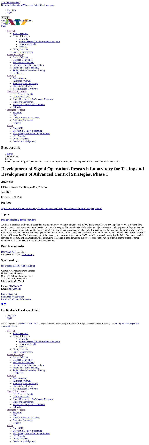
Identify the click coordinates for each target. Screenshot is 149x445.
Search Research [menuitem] (20, 33)
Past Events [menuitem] (18, 73)
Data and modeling (10, 219)
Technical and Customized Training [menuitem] (29, 70)
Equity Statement (9, 294)
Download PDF (8, 252)
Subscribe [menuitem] (17, 107)
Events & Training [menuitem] (15, 54)
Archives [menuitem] (23, 46)
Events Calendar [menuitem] (20, 57)
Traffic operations (28, 219)
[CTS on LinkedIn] (2, 304)
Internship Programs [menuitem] (22, 81)
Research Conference (22, 360)
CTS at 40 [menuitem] (23, 39)
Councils (17, 423)
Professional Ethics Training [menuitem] (26, 67)
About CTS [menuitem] (18, 128)
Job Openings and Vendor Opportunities (31, 433)
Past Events (18, 373)
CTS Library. (28, 254)
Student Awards (20, 378)
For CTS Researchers (23, 352)
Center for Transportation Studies (16, 20)
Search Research (20, 333)
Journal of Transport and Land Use (29, 404)
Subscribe (5, 23)
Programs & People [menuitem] (16, 110)
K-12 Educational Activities (25, 388)
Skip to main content (10, 2)
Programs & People (16, 409)
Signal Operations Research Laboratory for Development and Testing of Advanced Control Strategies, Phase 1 (51, 208)
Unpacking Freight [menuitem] (27, 44)
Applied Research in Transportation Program (39, 341)
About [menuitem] (10, 125)
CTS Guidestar (28, 265)
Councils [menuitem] (17, 123)
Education (11, 375)
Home (10, 153)
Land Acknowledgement (12, 296)
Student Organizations (23, 386)
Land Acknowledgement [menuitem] (24, 141)
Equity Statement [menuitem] (21, 138)
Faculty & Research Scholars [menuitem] (26, 117)
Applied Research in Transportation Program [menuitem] (39, 41)
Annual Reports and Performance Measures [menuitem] (33, 99)
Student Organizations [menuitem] (23, 86)
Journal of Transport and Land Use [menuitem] (29, 104)
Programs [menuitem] (17, 112)
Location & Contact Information (16, 299)
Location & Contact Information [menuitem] (27, 131)
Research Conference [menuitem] (22, 60)
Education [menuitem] (11, 75)
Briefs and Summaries (23, 402)
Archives (23, 346)
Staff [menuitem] (15, 115)
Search (5, 18)
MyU (9, 12)
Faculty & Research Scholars (26, 417)
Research (11, 331)
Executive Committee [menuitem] (23, 120)
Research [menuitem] (11, 31)
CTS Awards (19, 436)
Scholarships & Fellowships (25, 383)
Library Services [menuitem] (20, 49)
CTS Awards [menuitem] (19, 136)
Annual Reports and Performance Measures (33, 399)
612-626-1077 (15, 286)
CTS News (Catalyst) (23, 394)
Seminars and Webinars (23, 362)
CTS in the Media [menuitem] (21, 96)
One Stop (11, 10)
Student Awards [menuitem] (20, 78)
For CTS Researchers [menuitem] (23, 52)
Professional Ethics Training (26, 367)
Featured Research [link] (21, 36)
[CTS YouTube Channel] (5, 304)
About (10, 425)
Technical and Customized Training (29, 370)
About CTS (18, 428)
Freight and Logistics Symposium (28, 365)
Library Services (20, 349)
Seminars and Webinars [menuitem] (23, 62)
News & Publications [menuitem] (16, 91)
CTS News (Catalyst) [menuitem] (23, 94)
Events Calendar (20, 357)
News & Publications (16, 391)
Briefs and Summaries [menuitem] (23, 102)
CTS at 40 (23, 339)
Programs (17, 412)
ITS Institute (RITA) (10, 265)
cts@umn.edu (14, 289)
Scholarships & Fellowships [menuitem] (25, 83)
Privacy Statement (122, 323)
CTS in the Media (21, 396)
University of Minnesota (29, 323)
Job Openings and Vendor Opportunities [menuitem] (31, 133)
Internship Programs (22, 381)
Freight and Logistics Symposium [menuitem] (28, 65)
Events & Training (15, 354)
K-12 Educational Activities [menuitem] (25, 88)
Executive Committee (23, 420)
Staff (15, 415)
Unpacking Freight (27, 344)
